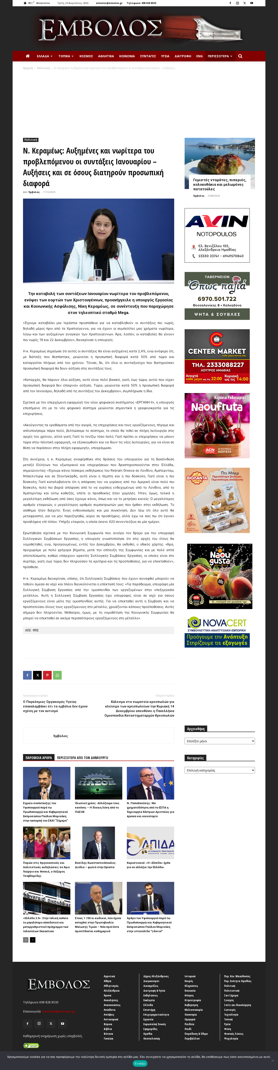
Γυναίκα (108, 1038)
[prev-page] (25, 940)
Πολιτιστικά (232, 990)
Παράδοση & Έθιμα (196, 1034)
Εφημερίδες (150, 1029)
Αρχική (28, 68)
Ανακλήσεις (111, 1000)
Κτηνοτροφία (193, 1000)
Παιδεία (189, 1024)
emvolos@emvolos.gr (109, 3)
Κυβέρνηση (191, 1005)
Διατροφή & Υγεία (154, 990)
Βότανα (108, 1034)
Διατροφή (183, 56)
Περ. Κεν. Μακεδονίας (237, 976)
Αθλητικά (106, 56)
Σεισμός (229, 1000)
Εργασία (148, 1019)
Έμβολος (34, 192)
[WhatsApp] (57, 675)
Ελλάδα (43, 56)
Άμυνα (107, 995)
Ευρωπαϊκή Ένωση (154, 1024)
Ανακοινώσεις (112, 1005)
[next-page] (32, 940)
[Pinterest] (47, 675)
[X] (244, 3)
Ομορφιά (190, 1019)
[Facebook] (230, 3)
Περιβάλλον (192, 1038)
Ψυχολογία (231, 1038)
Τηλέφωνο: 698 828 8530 (141, 3)
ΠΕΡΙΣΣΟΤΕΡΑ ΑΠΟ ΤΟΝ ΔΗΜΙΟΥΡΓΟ (82, 757)
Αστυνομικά (111, 1019)
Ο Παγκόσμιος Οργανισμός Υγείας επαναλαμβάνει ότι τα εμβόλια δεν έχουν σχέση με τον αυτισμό (55, 706)
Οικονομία (191, 1014)
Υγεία (165, 56)
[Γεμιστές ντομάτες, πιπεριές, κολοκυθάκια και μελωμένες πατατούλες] (220, 163)
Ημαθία (147, 1034)
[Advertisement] (139, 102)
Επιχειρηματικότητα (156, 1014)
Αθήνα (107, 981)
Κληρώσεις (191, 986)
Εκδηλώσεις (150, 995)
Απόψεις (109, 1014)
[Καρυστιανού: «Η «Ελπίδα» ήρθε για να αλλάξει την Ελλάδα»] (150, 843)
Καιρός (189, 981)
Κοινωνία (127, 56)
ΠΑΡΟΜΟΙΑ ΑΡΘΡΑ (39, 757)
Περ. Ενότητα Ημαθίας (238, 981)
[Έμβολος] (139, 28)
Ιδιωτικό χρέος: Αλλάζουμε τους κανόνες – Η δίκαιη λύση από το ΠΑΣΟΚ (97, 807)
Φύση (227, 1029)
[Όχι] (272, 1060)
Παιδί (188, 1029)
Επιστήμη (149, 1010)
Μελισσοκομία (194, 1010)
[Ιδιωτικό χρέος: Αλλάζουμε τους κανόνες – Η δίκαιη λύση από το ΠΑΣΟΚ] (98, 783)
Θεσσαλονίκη (151, 1038)
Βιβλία (108, 1029)
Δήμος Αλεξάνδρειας (156, 976)
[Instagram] (237, 3)
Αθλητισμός (111, 986)
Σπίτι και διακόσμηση (237, 1005)
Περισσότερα (218, 56)
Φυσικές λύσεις (233, 1034)
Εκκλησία (149, 1000)
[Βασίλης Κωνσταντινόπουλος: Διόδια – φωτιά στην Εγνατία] (98, 843)
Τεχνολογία (231, 1014)
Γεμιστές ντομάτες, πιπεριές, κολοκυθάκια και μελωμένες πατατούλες (219, 184)
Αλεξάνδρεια (112, 990)
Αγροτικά (109, 976)
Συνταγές (148, 56)
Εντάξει (140, 1063)
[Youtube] (251, 3)
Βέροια (108, 1024)
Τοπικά (64, 56)
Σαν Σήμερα (231, 995)
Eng (199, 56)
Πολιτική (43, 68)
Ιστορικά (190, 976)
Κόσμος (86, 56)
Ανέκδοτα (110, 1010)
